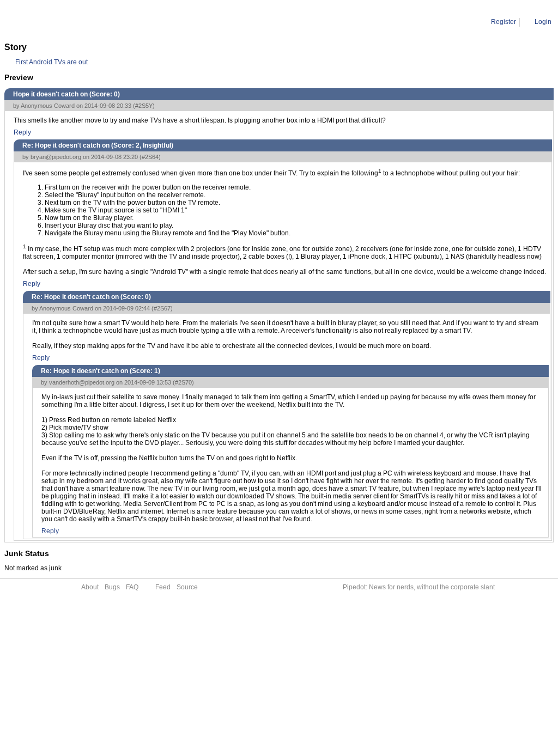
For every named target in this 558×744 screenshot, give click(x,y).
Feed (163, 587)
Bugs (112, 587)
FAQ (132, 587)
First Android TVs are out (51, 62)
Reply (22, 132)
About (90, 587)
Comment (60, 22)
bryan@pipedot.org (56, 157)
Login (543, 22)
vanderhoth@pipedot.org (81, 382)
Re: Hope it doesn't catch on (123, 22)
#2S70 (183, 382)
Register (503, 22)
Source (187, 587)
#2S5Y (144, 105)
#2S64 (150, 157)
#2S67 (162, 308)
